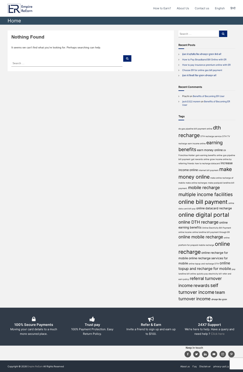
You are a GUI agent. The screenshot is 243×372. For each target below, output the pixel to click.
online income (185, 232)
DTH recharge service (211, 136)
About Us (183, 8)
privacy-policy (221, 366)
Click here (218, 334)
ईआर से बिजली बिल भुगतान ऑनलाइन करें (199, 75)
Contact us (202, 8)
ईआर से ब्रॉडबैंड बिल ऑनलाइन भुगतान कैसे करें (201, 54)
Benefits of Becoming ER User (208, 96)
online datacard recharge (214, 208)
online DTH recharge (198, 222)
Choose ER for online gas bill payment (202, 70)
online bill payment (203, 202)
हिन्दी (232, 8)
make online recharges (196, 183)
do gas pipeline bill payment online (195, 129)
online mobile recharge (200, 236)
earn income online (197, 143)
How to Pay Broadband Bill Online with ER (204, 59)
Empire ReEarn (35, 366)
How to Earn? (162, 8)
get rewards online (200, 159)
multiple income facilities (205, 194)
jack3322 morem (191, 101)
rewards (201, 285)
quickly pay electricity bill (209, 274)
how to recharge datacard (207, 163)
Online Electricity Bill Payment (216, 228)
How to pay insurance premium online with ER (206, 64)
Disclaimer (205, 366)
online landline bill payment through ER (211, 232)
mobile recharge (204, 187)
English (220, 8)
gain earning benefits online (209, 155)
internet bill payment (209, 170)
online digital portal (203, 214)
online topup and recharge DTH (204, 263)
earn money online (210, 150)
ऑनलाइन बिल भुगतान (219, 299)
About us (185, 366)
